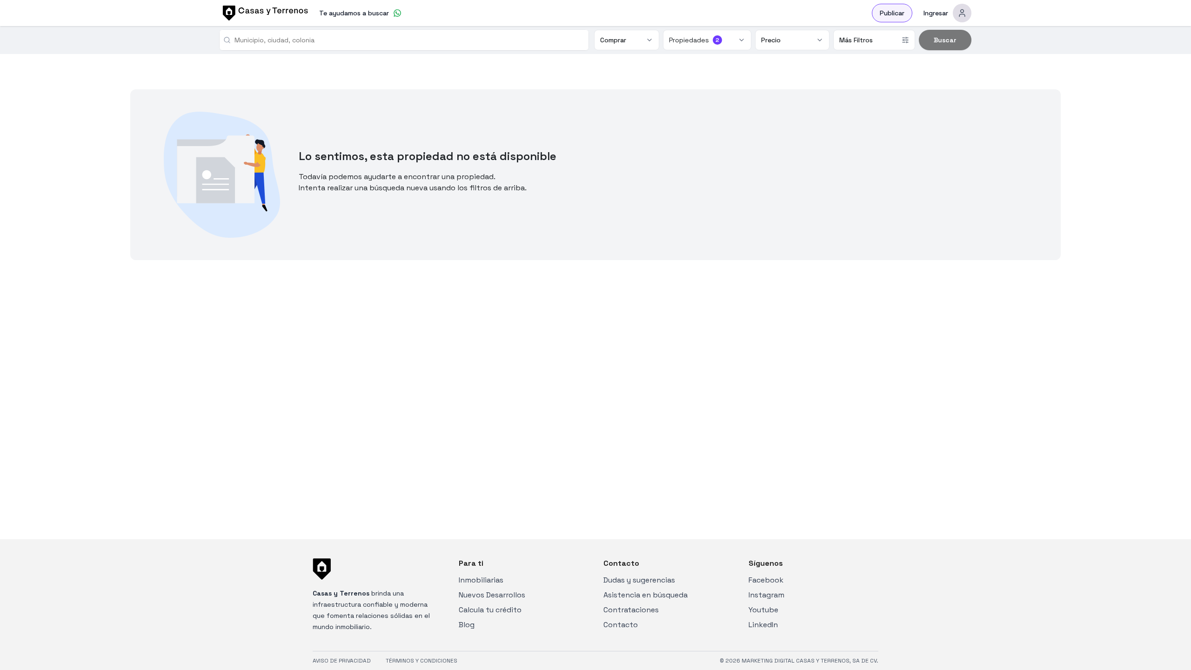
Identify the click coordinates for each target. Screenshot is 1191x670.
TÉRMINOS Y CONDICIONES (421, 660)
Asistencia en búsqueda (645, 595)
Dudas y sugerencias (639, 580)
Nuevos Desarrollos (492, 595)
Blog (467, 625)
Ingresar (935, 13)
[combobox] (408, 40)
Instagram (766, 595)
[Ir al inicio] (264, 13)
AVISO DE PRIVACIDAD (342, 660)
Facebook (766, 580)
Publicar (892, 13)
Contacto (620, 625)
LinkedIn (763, 625)
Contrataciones (631, 610)
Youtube (763, 610)
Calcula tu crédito (490, 610)
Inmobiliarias (481, 580)
